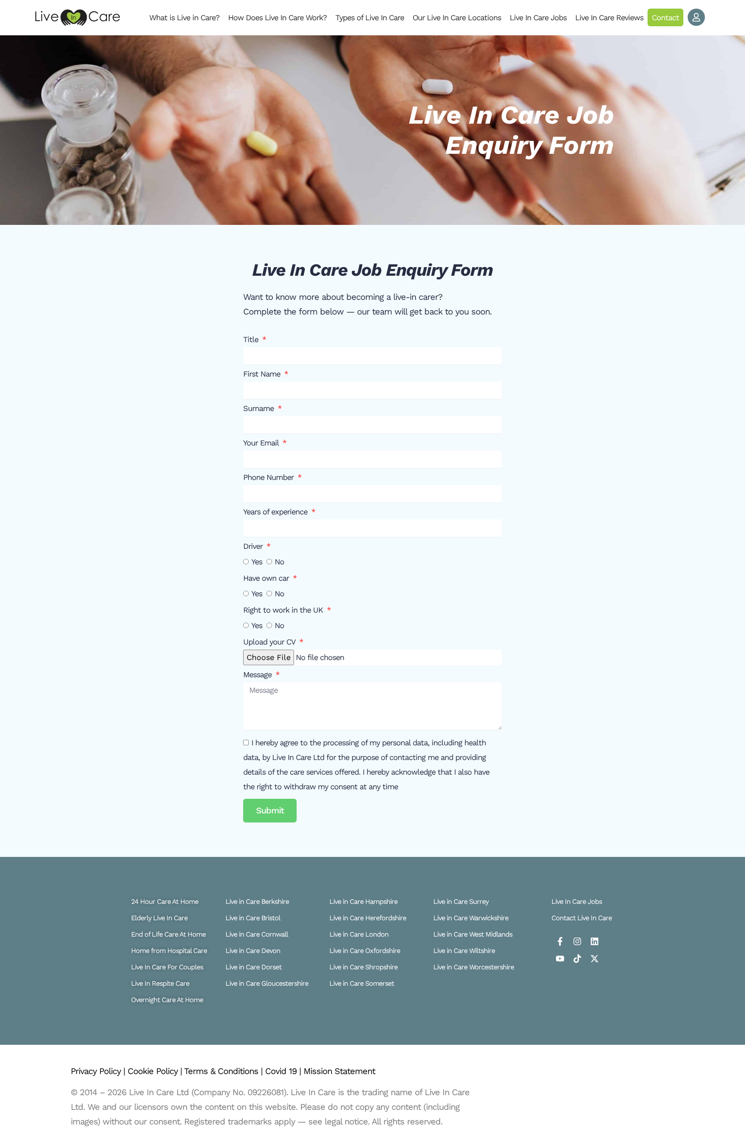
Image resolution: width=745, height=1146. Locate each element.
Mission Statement (339, 1071)
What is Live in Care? (184, 17)
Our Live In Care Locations (457, 17)
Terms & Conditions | (224, 1071)
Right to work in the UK (284, 610)
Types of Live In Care (369, 17)
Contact (665, 17)
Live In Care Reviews (609, 17)
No (279, 561)
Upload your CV (270, 642)
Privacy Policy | (99, 1071)
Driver (254, 546)
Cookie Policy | (156, 1071)
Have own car (267, 578)
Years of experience (276, 512)
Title (251, 339)
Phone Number (269, 477)
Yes (256, 561)
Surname (259, 408)
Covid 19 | (284, 1071)
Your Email (262, 443)
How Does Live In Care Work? (277, 17)
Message (258, 674)
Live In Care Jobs (538, 17)
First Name (262, 374)
